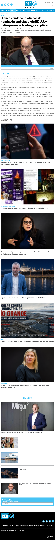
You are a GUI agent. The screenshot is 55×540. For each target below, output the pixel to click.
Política (13, 10)
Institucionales (26, 10)
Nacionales (45, 10)
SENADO (52, 68)
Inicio (2, 10)
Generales (7, 10)
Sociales (33, 10)
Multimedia (51, 10)
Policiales (18, 10)
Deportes (38, 10)
